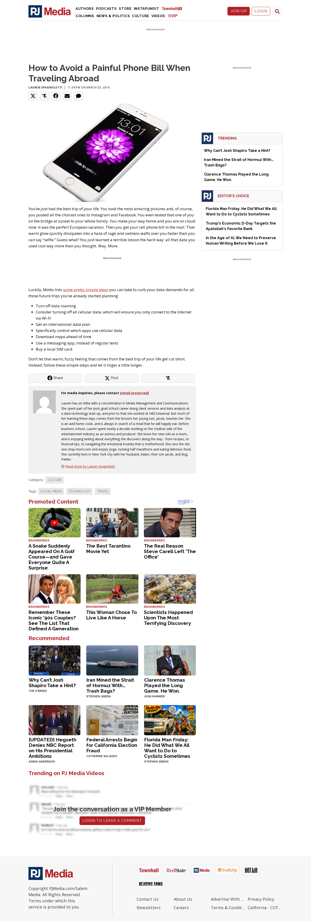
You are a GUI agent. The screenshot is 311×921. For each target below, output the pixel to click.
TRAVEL (103, 491)
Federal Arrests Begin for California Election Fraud (111, 745)
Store (125, 9)
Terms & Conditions (228, 907)
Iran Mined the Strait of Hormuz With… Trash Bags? (110, 685)
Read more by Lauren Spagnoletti (90, 466)
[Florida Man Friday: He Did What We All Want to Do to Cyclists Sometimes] (170, 719)
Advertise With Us (228, 899)
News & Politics (113, 16)
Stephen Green (98, 696)
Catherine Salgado (101, 756)
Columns (85, 16)
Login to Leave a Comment (112, 820)
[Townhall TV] (173, 8)
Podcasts (106, 9)
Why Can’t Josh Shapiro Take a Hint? (52, 682)
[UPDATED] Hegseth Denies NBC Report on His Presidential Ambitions (52, 748)
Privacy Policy (261, 899)
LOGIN (261, 11)
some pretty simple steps (85, 289)
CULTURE (55, 480)
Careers (181, 907)
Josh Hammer (154, 696)
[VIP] (172, 16)
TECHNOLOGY (79, 491)
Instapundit (146, 9)
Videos (158, 16)
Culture (140, 16)
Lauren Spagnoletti (45, 87)
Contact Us (147, 899)
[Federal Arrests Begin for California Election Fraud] (112, 719)
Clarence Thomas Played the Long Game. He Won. (164, 685)
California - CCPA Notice (265, 907)
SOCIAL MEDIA (51, 491)
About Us (183, 899)
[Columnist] (46, 401)
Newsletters (149, 907)
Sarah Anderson (42, 761)
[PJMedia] (49, 11)
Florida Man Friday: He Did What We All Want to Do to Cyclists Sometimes (167, 748)
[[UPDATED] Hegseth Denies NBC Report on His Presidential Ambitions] (54, 719)
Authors (85, 9)
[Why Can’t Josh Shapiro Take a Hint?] (54, 660)
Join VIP (238, 11)
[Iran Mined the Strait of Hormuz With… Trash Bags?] (112, 660)
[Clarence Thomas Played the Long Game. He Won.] (170, 660)
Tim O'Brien (38, 691)
